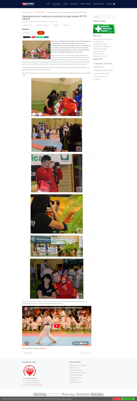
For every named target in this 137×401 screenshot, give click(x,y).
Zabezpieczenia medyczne (100, 56)
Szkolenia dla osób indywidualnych (102, 46)
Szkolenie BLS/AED (98, 41)
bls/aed (96, 79)
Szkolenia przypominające (100, 49)
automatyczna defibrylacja (100, 73)
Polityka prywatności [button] (67, 398)
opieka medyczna (28, 25)
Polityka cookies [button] (57, 398)
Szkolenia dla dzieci (98, 53)
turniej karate (56, 25)
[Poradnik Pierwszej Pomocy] (104, 28)
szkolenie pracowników (99, 76)
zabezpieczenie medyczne (42, 25)
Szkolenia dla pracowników (100, 44)
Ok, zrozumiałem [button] (128, 398)
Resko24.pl (43, 348)
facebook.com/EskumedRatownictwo (33, 385)
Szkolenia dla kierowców (99, 51)
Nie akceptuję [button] (116, 398)
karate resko (66, 25)
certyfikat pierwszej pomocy (102, 70)
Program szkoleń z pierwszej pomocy (103, 39)
